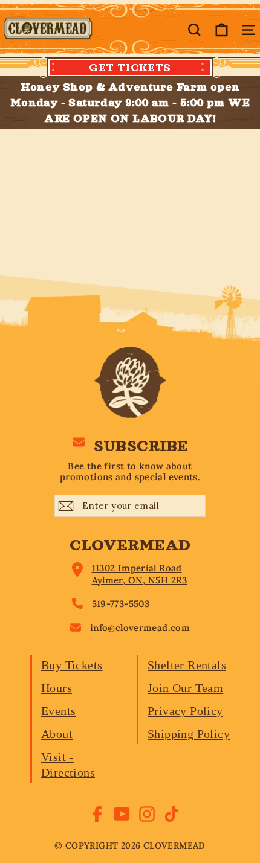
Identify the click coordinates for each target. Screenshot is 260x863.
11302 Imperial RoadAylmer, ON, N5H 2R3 (139, 574)
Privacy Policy (185, 710)
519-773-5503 (121, 603)
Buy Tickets (71, 665)
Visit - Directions (68, 764)
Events (58, 710)
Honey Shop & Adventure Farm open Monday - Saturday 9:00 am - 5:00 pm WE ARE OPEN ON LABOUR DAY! (130, 102)
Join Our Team (185, 688)
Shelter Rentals (187, 665)
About (57, 733)
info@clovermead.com (140, 628)
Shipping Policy (189, 733)
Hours (56, 688)
